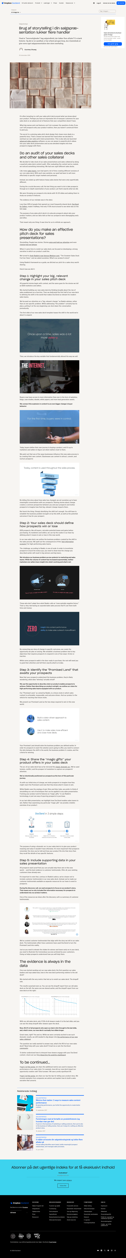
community (24, 1048)
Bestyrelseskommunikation (57, 1217)
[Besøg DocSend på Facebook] (108, 1251)
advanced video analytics (29, 141)
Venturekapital (53, 1211)
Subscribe (63, 1185)
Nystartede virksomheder (74, 1208)
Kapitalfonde (53, 1214)
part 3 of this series (28, 1076)
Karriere (103, 1208)
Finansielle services (72, 1206)
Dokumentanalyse (89, 1208)
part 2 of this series (28, 1067)
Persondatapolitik (106, 1214)
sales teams (32, 171)
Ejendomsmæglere (72, 1214)
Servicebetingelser (106, 1221)
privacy (69, 1180)
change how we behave (28, 245)
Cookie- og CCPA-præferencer (106, 1224)
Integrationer (36, 1208)
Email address (63, 1173)
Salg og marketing (72, 1217)
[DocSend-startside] (19, 1203)
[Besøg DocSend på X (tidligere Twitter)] (105, 1251)
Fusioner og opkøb (54, 1206)
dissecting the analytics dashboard (53, 1055)
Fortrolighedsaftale (89, 1222)
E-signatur (87, 1220)
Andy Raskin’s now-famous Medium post (44, 256)
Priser (33, 1214)
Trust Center (52, 1242)
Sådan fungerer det (38, 1206)
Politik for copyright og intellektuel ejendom (107, 1217)
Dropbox (25, 1207)
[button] (113, 44)
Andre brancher (71, 1220)
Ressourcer (35, 1217)
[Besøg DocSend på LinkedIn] (101, 1251)
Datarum (86, 1217)
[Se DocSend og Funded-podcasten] (115, 1251)
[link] (99, 3)
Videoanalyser (88, 1211)
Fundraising (52, 1208)
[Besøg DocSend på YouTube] (98, 1251)
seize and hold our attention (59, 242)
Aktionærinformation (55, 1220)
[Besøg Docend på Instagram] (111, 1251)
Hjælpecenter (36, 1211)
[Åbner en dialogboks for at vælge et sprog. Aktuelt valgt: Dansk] (94, 3)
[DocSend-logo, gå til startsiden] (11, 3)
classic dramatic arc (62, 767)
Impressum (104, 1206)
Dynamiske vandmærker (91, 1214)
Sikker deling (88, 1206)
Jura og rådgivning (72, 1211)
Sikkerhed (104, 1211)
